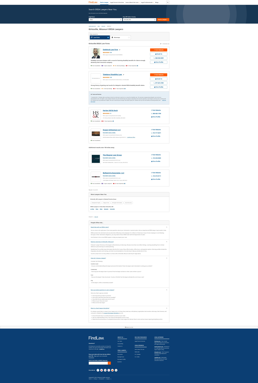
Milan (101, 209)
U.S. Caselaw (137, 354)
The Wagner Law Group (112, 155)
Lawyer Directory (92, 26)
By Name (120, 361)
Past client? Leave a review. (109, 132)
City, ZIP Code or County (129, 17)
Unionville (112, 209)
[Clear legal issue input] (120, 19)
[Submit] (109, 363)
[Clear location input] (154, 19)
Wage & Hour (106, 202)
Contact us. (101, 349)
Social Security (128, 202)
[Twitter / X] (105, 370)
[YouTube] (101, 370)
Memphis (106, 209)
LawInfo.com (157, 357)
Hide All (96, 216)
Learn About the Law (139, 349)
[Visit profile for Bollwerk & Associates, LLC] (96, 177)
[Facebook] (98, 370)
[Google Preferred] (116, 370)
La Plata (92, 209)
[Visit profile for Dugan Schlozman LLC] (96, 134)
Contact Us (120, 346)
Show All (91, 216)
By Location (120, 354)
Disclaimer (101, 379)
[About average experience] (137, 65)
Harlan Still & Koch (110, 110)
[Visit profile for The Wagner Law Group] (96, 159)
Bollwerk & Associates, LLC (113, 173)
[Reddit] (112, 370)
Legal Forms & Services (140, 341)
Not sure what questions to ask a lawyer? (102, 290)
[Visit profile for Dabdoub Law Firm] (96, 53)
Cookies (108, 379)
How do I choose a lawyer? (98, 258)
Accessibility (120, 343)
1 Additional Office (131, 137)
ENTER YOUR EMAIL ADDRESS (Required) (98, 360)
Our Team (120, 341)
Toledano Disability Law (112, 74)
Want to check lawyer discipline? (100, 308)
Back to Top (129, 327)
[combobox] (105, 19)
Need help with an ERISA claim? (100, 227)
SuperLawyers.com (158, 346)
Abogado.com (157, 352)
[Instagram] (109, 370)
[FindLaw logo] (94, 2)
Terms (90, 379)
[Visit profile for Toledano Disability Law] (96, 78)
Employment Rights (96, 202)
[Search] (167, 2)
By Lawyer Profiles (122, 359)
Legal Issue (92, 17)
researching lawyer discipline (111, 313)
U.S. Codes (137, 356)
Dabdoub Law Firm (110, 49)
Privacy (95, 379)
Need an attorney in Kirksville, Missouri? (102, 242)
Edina (97, 209)
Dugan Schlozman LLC (112, 130)
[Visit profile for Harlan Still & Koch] (96, 114)
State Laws (137, 351)
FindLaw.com (157, 341)
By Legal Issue (121, 356)
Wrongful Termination (117, 202)
